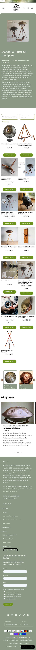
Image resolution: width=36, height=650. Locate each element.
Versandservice (7, 542)
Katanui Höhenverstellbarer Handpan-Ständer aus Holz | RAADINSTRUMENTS (25, 282)
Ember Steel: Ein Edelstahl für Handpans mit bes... (16, 427)
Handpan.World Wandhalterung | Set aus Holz (26, 317)
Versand (26, 643)
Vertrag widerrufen (10, 549)
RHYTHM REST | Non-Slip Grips (9, 316)
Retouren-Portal (8, 539)
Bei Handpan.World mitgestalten (12, 520)
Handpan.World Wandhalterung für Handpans (26, 247)
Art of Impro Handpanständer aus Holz (8, 247)
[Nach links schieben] (14, 452)
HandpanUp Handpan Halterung (9, 144)
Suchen (5, 508)
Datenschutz (7, 527)
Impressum (6, 523)
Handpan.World (15, 637)
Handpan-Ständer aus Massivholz (7, 351)
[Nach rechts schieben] (22, 452)
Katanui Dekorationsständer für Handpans (25, 213)
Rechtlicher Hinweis (11, 646)
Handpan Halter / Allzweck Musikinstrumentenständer (25, 144)
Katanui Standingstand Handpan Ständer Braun (7, 213)
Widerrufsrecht (13, 640)
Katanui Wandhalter (6, 281)
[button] (3, 8)
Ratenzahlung (7, 546)
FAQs (4, 512)
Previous (1, 380)
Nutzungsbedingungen (15, 643)
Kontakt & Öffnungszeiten (10, 516)
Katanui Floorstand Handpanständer (6, 179)
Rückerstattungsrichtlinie (10, 535)
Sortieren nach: (25, 116)
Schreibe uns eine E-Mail (11, 496)
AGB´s (5, 531)
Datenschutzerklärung (26, 640)
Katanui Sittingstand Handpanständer (23, 179)
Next (34, 380)
